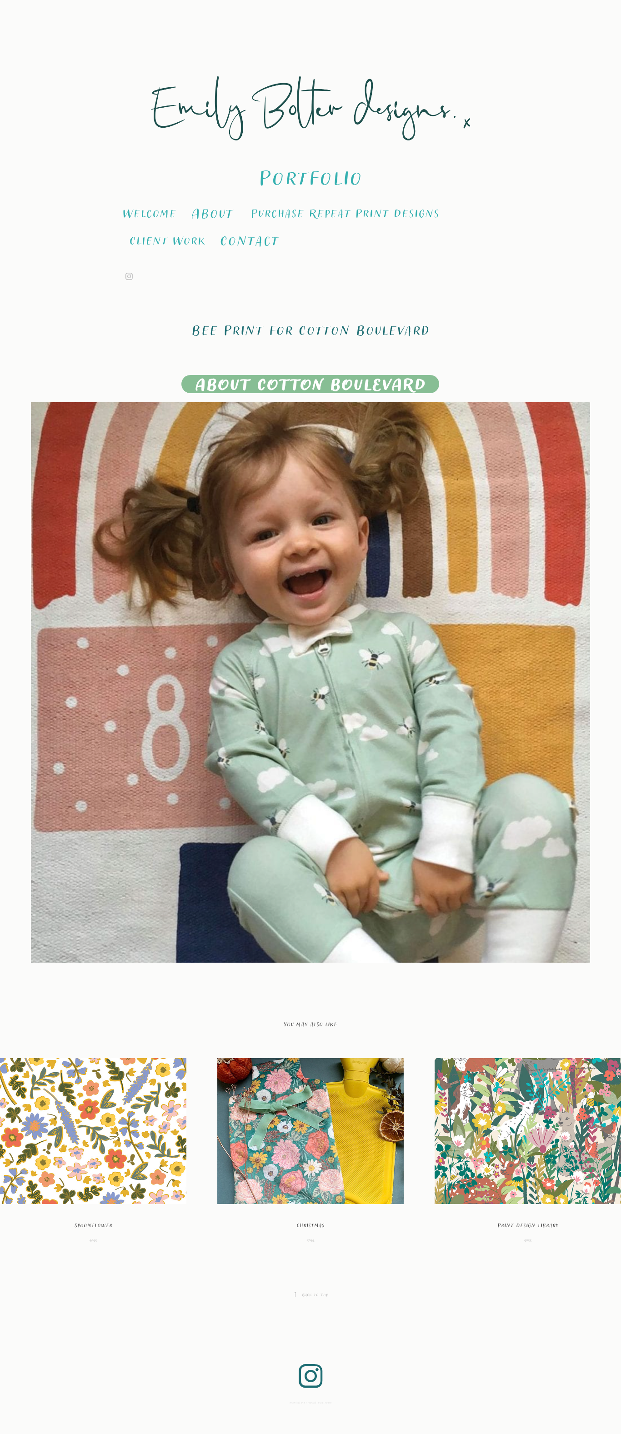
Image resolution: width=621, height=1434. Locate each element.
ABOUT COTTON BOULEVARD (310, 384)
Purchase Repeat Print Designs (344, 213)
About (212, 213)
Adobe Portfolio (320, 1402)
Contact (249, 240)
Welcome (149, 213)
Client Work (167, 240)
